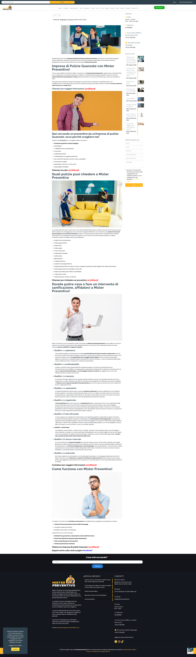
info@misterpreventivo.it (121, 599)
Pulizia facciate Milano (91, 591)
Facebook (87, 550)
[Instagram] (119, 641)
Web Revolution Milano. (130, 649)
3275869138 (90, 89)
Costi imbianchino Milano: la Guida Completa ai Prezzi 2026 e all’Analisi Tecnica (98, 586)
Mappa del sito (105, 651)
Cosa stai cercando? (97, 557)
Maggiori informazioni (15, 645)
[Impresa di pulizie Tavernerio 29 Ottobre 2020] (191, 651)
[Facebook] (115, 641)
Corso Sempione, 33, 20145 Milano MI (125, 591)
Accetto (15, 649)
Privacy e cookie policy (93, 651)
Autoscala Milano (90, 599)
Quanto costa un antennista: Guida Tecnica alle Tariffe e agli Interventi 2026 (97, 581)
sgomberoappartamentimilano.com (68, 627)
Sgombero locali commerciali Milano (95, 595)
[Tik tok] (122, 641)
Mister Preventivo (68, 20)
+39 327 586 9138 (130, 37)
